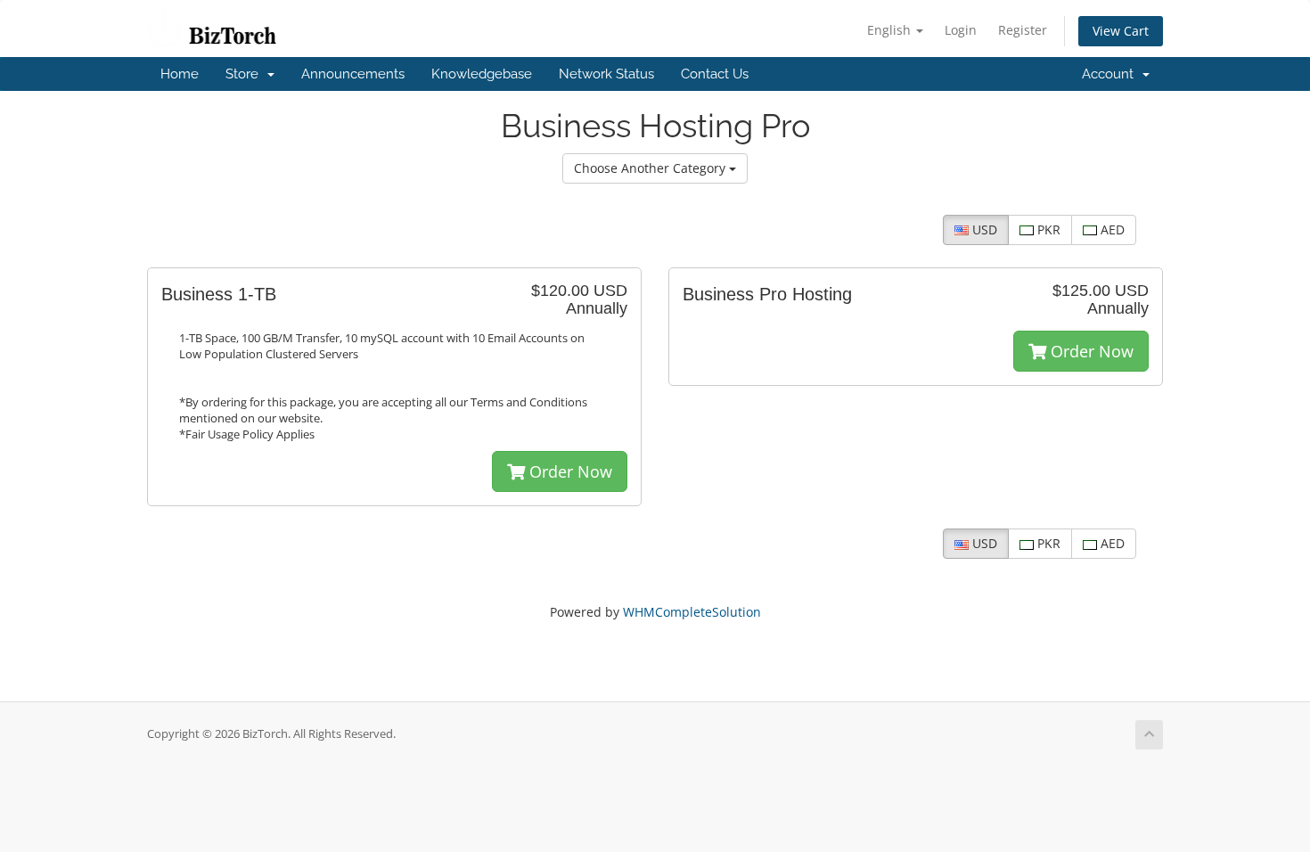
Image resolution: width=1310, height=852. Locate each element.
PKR (1047, 229)
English (890, 29)
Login (961, 29)
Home (179, 74)
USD (983, 229)
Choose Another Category (651, 168)
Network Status (606, 74)
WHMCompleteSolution (692, 611)
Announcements (353, 74)
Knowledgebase (481, 74)
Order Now (568, 471)
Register (1022, 29)
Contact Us (715, 74)
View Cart (1121, 30)
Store (245, 74)
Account (1111, 74)
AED (1111, 229)
